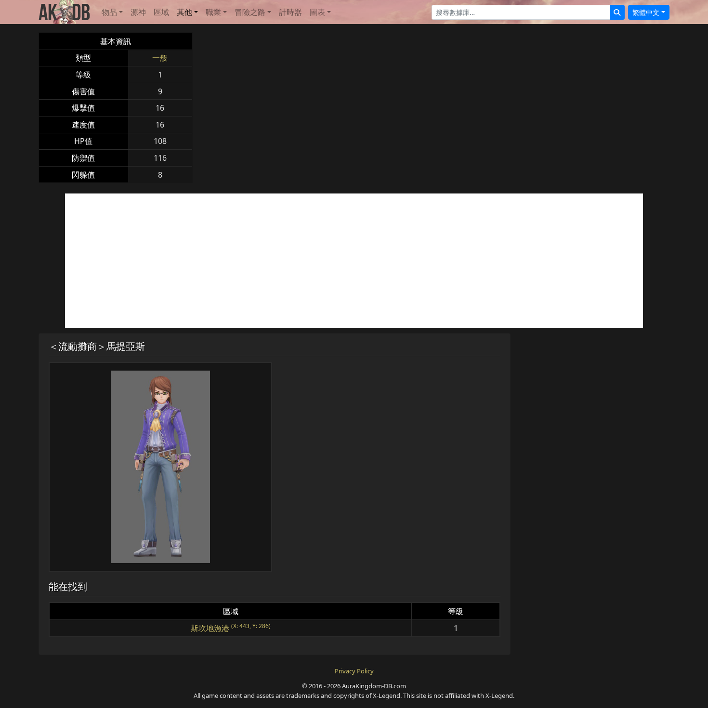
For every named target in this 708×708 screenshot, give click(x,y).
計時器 (290, 12)
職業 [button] (213, 12)
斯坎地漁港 (210, 628)
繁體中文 (645, 12)
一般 (160, 57)
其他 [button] (184, 12)
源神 (138, 12)
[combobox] (521, 12)
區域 (161, 12)
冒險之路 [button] (250, 12)
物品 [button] (109, 12)
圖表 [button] (317, 12)
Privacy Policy (354, 671)
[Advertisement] (354, 260)
